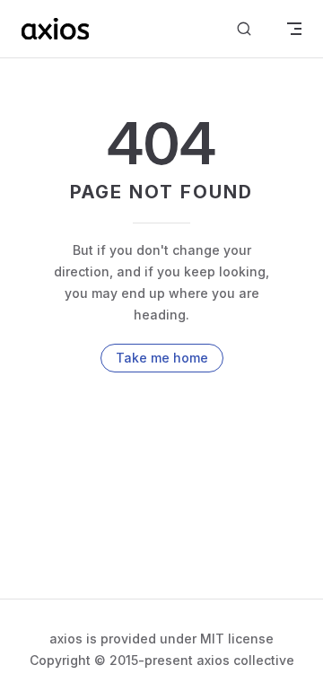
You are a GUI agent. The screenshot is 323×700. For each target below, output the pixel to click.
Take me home (162, 357)
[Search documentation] (244, 29)
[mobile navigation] (294, 28)
